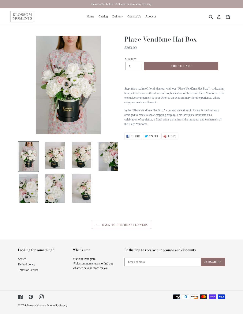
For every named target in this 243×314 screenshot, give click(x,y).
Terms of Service (28, 270)
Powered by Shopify (57, 305)
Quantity (130, 58)
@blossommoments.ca (86, 263)
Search (22, 258)
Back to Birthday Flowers (124, 225)
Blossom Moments (36, 305)
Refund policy (26, 264)
